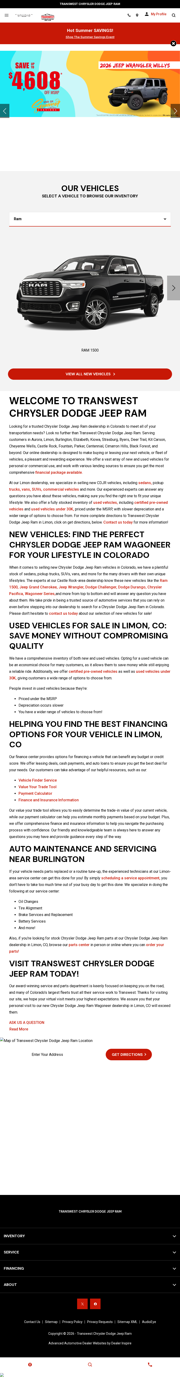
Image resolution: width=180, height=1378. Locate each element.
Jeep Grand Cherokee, (38, 587)
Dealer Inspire (121, 1343)
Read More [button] (18, 1029)
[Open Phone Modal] (129, 15)
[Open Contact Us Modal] (150, 1365)
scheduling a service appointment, (130, 878)
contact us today (63, 613)
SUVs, (37, 489)
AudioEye (149, 1322)
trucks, (15, 489)
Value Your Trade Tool (37, 787)
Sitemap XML (127, 1322)
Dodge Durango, (132, 587)
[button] (173, 43)
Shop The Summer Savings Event (90, 37)
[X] (82, 1304)
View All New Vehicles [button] (89, 374)
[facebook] (95, 1304)
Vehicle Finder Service (38, 780)
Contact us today (118, 522)
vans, (26, 489)
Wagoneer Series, (40, 593)
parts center (79, 945)
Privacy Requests (100, 1322)
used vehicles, (105, 502)
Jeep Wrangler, (71, 587)
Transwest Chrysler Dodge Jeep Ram (104, 1333)
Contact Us (32, 1322)
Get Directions (127, 1054)
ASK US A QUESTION (26, 1022)
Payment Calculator (35, 793)
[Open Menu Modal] (6, 15)
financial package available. (59, 472)
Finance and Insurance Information (49, 800)
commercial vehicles (61, 489)
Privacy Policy (72, 1322)
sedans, (145, 483)
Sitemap (51, 1322)
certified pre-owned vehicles (93, 671)
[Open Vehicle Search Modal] (173, 15)
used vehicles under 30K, (52, 509)
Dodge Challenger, (101, 587)
